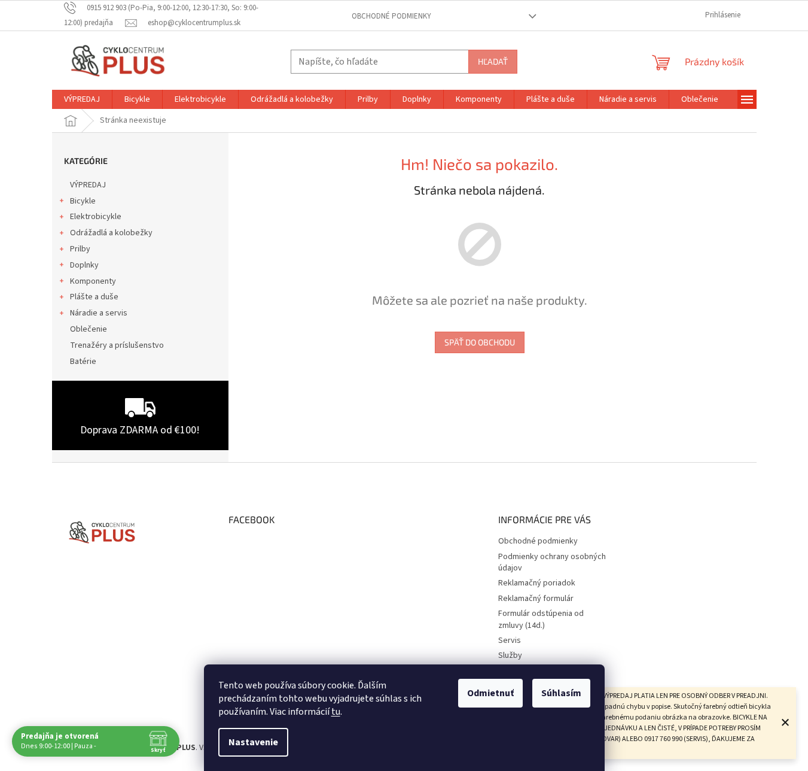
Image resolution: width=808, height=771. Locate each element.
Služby (510, 655)
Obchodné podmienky (391, 16)
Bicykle (83, 201)
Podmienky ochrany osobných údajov (552, 562)
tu (335, 711)
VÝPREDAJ (88, 185)
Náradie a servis (98, 313)
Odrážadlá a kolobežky (111, 233)
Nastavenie (253, 742)
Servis (509, 640)
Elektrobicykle (95, 217)
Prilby (80, 249)
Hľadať (493, 61)
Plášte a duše (94, 297)
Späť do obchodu (479, 342)
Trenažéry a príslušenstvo (117, 345)
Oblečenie (88, 329)
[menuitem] (82, 99)
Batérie (83, 362)
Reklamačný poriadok (536, 583)
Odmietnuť (490, 693)
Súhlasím (561, 693)
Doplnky (84, 265)
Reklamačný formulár (536, 599)
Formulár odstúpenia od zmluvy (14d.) (541, 619)
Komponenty (93, 281)
